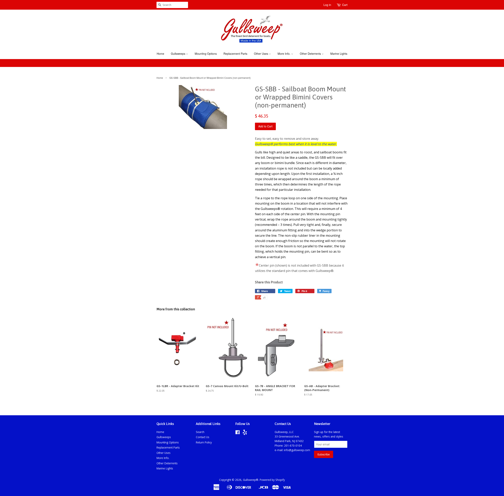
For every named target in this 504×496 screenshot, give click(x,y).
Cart (344, 5)
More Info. (284, 54)
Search (200, 432)
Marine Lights (338, 54)
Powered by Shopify (272, 480)
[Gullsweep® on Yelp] (245, 433)
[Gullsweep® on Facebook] (237, 433)
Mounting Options (206, 54)
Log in (327, 5)
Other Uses (261, 54)
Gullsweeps (178, 54)
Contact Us (202, 437)
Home (160, 54)
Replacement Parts (235, 54)
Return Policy (204, 442)
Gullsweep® (250, 480)
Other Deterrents (311, 54)
